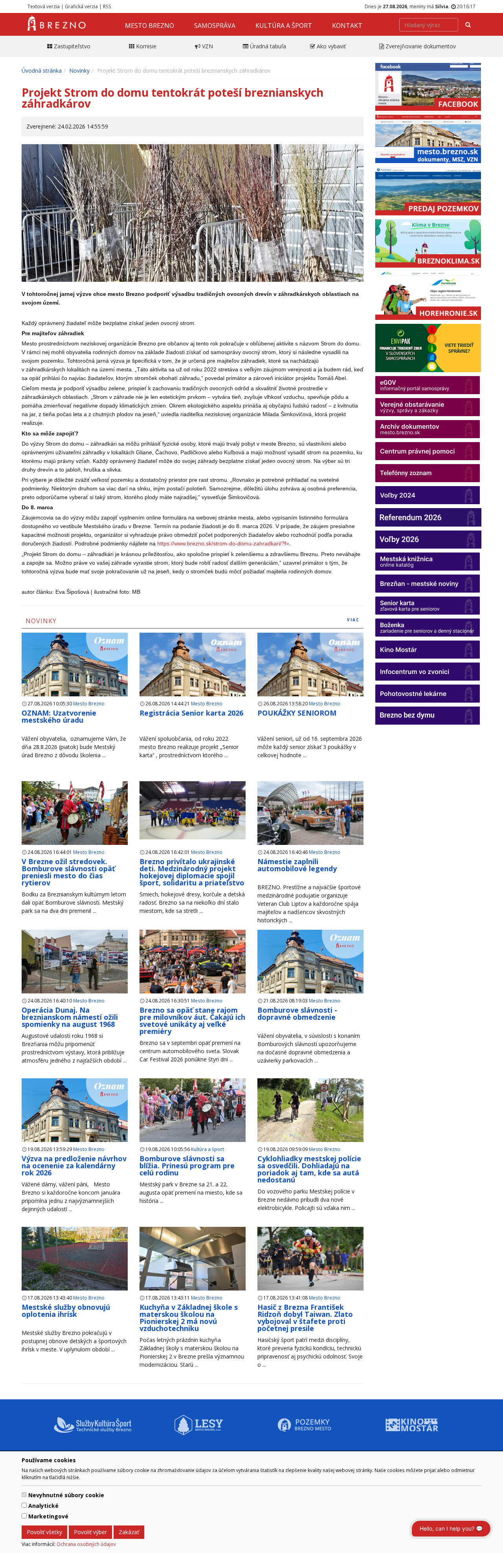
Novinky (79, 70)
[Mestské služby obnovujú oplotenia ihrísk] (75, 1259)
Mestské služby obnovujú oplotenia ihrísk (66, 1310)
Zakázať (129, 1532)
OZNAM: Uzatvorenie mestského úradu (59, 716)
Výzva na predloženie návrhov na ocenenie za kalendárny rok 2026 (74, 1165)
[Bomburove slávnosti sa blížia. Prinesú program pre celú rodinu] (193, 1110)
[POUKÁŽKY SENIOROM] (310, 673)
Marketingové (48, 1516)
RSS (107, 6)
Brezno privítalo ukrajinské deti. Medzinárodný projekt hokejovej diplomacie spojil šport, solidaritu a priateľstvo (192, 872)
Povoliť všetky (44, 1532)
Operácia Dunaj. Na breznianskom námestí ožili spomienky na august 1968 (70, 1017)
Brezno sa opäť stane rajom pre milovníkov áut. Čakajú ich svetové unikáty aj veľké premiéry (192, 1020)
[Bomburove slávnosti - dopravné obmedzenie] (310, 971)
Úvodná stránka (42, 70)
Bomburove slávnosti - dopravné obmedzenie (297, 1013)
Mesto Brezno (149, 25)
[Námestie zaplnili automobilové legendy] (310, 813)
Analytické (43, 1505)
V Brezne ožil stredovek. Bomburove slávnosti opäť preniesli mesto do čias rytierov (68, 872)
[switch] (24, 1494)
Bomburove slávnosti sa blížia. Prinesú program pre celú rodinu (187, 1165)
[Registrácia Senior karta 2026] (193, 673)
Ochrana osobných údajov (86, 1544)
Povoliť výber (90, 1532)
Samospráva (214, 25)
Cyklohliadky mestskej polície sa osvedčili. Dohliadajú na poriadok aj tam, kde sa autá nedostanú (309, 1169)
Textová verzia (44, 6)
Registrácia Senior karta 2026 (191, 713)
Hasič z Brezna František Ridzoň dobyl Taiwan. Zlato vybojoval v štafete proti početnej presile (305, 1317)
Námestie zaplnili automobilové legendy (297, 865)
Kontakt (347, 25)
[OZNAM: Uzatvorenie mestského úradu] (75, 674)
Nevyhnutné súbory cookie (66, 1495)
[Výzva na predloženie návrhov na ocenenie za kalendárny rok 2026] (75, 1119)
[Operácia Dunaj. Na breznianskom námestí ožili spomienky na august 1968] (75, 962)
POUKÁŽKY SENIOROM (296, 713)
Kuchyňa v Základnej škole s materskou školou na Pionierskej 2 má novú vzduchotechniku (189, 1317)
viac (353, 620)
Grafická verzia (81, 6)
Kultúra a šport (283, 25)
